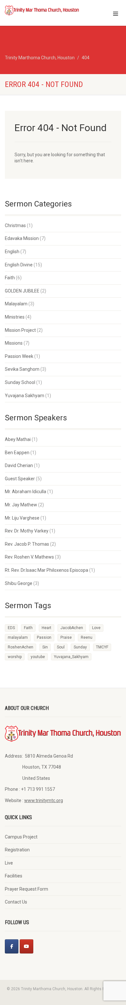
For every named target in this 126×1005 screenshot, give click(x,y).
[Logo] (42, 10)
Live (9, 863)
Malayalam (16, 303)
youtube (38, 657)
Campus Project (21, 836)
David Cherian (19, 465)
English (12, 251)
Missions (14, 343)
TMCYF (102, 647)
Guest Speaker (20, 478)
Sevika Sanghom (22, 369)
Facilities (13, 875)
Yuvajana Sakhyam (24, 395)
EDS (11, 628)
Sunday (80, 647)
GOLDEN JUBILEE (22, 290)
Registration (17, 849)
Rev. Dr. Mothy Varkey (26, 530)
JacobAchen (71, 628)
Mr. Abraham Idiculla (25, 491)
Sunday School (20, 382)
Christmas (15, 225)
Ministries (15, 317)
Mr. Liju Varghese (22, 518)
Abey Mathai (18, 439)
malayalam (18, 637)
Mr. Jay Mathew (21, 504)
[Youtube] (26, 946)
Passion (44, 637)
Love (96, 628)
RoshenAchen (20, 647)
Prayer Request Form (26, 889)
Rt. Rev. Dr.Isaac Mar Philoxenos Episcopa (46, 570)
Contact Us (16, 902)
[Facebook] (11, 946)
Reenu (86, 637)
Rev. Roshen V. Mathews (29, 557)
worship (15, 657)
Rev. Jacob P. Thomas (27, 544)
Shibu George (18, 583)
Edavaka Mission (22, 238)
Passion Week (19, 356)
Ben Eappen (17, 452)
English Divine (19, 264)
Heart (46, 628)
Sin (45, 647)
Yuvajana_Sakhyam (71, 657)
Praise (66, 637)
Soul (61, 647)
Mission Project (20, 330)
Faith (10, 277)
